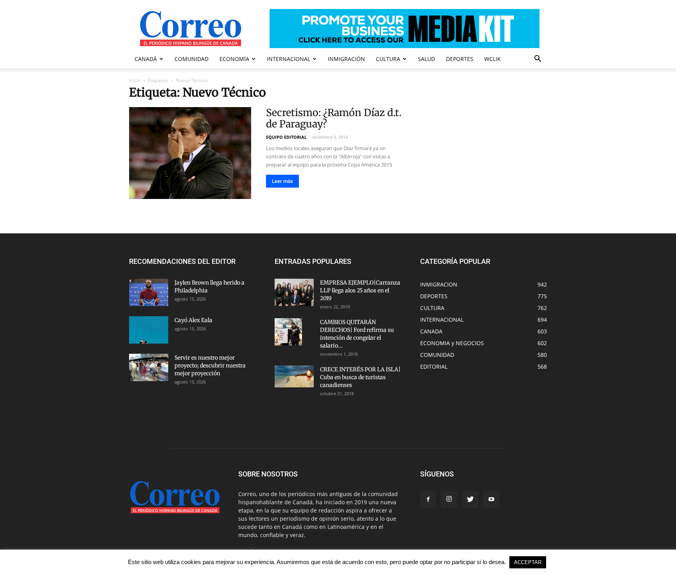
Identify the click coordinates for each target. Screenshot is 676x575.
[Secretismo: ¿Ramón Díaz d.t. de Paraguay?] (190, 153)
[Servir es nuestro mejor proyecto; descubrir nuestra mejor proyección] (148, 367)
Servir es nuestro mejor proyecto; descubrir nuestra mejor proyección (210, 365)
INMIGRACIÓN (346, 59)
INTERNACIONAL (288, 59)
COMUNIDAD (191, 59)
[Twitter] (470, 499)
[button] (537, 59)
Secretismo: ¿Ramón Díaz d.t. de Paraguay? (333, 118)
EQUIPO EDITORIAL (286, 137)
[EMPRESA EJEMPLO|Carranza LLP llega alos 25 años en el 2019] (294, 292)
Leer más (282, 181)
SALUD (426, 59)
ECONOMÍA (234, 59)
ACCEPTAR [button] (527, 562)
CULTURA (388, 59)
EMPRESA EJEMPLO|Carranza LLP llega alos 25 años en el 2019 (360, 290)
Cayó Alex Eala (193, 320)
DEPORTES (459, 59)
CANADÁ (146, 59)
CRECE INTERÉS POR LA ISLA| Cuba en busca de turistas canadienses (360, 377)
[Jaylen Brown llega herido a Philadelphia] (148, 292)
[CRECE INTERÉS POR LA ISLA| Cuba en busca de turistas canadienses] (294, 376)
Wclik (492, 59)
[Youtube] (491, 499)
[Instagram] (449, 499)
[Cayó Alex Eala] (148, 330)
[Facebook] (428, 499)
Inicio (134, 80)
